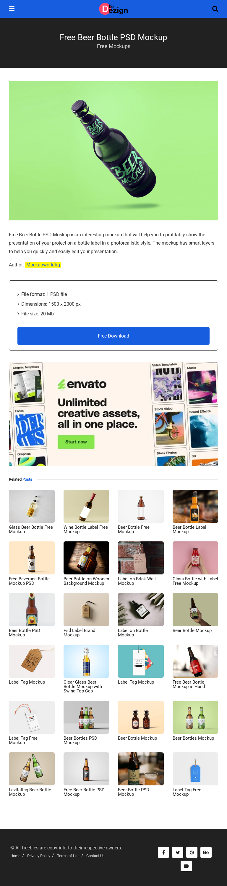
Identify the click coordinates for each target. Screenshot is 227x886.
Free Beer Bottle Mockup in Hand (189, 684)
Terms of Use (68, 856)
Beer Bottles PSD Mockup (80, 740)
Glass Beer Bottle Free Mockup (31, 529)
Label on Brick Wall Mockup (137, 581)
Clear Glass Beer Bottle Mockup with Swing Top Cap (83, 686)
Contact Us (95, 856)
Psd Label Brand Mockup (79, 633)
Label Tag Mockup (27, 682)
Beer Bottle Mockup (192, 630)
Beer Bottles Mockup (193, 738)
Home (15, 856)
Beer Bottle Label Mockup (189, 529)
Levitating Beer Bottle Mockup (30, 792)
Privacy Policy (38, 856)
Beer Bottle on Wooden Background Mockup (86, 581)
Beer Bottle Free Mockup (134, 529)
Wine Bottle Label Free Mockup (86, 529)
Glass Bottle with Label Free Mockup (195, 581)
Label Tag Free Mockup (23, 740)
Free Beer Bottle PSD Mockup (84, 792)
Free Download (113, 336)
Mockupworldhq (43, 265)
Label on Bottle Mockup (133, 633)
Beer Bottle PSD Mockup (24, 633)
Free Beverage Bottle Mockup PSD (29, 581)
